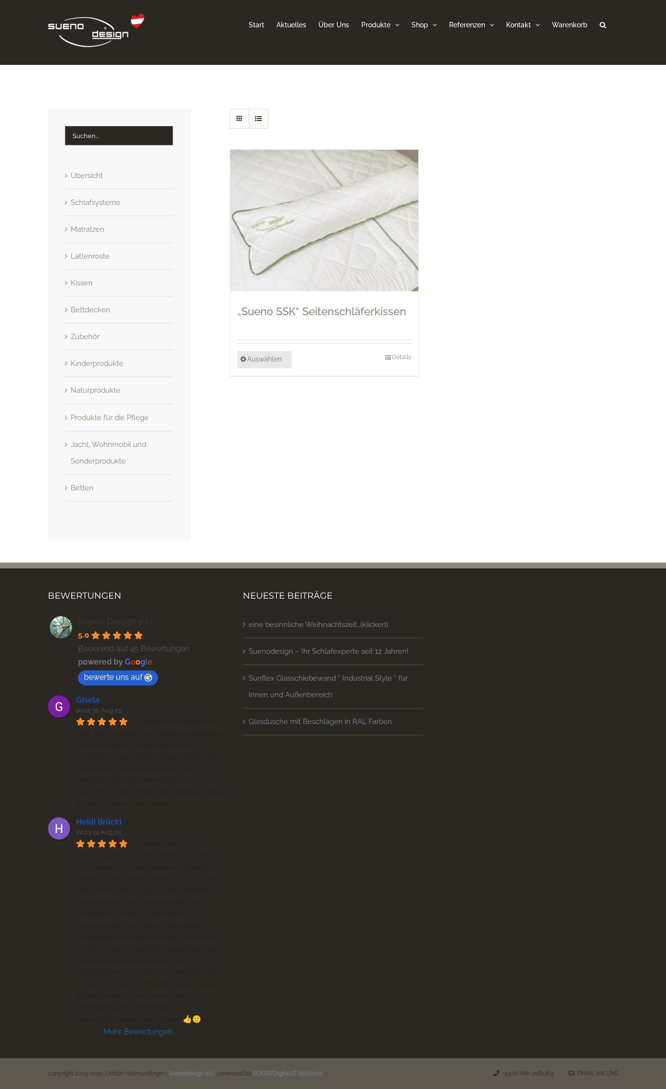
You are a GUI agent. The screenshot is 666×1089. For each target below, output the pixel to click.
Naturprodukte (95, 390)
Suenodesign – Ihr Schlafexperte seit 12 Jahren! (329, 651)
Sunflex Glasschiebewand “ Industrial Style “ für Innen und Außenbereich (328, 686)
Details (401, 357)
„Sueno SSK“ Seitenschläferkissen (321, 311)
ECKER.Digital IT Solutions (288, 1073)
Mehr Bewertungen (138, 1031)
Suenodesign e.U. (192, 1073)
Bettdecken (90, 309)
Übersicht (87, 175)
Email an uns (596, 1073)
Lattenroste (90, 256)
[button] (603, 24)
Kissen (82, 283)
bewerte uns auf (113, 677)
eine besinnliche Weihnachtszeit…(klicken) (318, 624)
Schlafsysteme (95, 202)
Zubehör (85, 336)
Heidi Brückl (99, 822)
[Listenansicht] (258, 118)
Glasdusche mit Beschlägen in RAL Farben (320, 721)
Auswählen (264, 359)
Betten (82, 488)
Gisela (87, 700)
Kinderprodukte (97, 363)
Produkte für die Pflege (110, 417)
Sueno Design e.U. (116, 621)
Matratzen (87, 229)
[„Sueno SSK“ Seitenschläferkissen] (324, 220)
